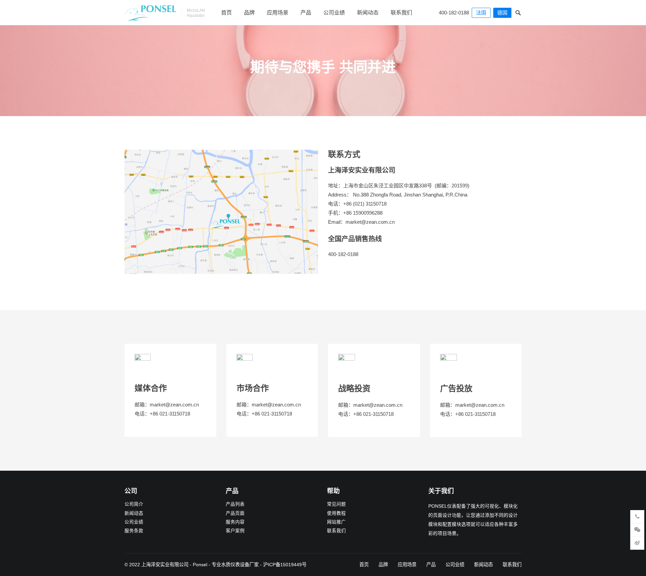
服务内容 (235, 522)
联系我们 (401, 12)
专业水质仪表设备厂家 (235, 564)
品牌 (249, 12)
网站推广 (336, 522)
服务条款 (133, 530)
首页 (226, 12)
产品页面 (235, 513)
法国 (481, 12)
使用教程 (336, 513)
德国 (502, 12)
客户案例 (235, 530)
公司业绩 (334, 12)
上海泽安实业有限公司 (164, 564)
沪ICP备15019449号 (285, 564)
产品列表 (235, 504)
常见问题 (336, 504)
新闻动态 (368, 12)
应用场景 (277, 12)
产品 (305, 12)
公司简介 (133, 504)
